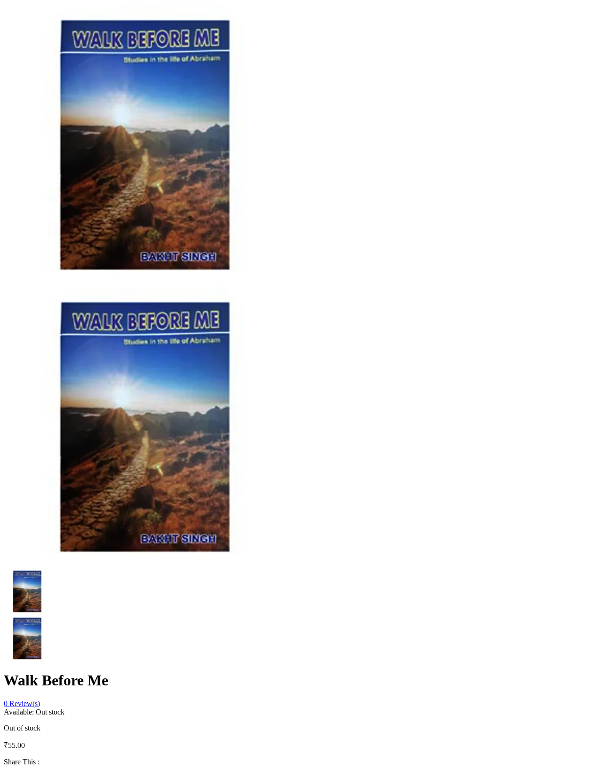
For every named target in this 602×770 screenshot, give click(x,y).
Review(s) (22, 703)
